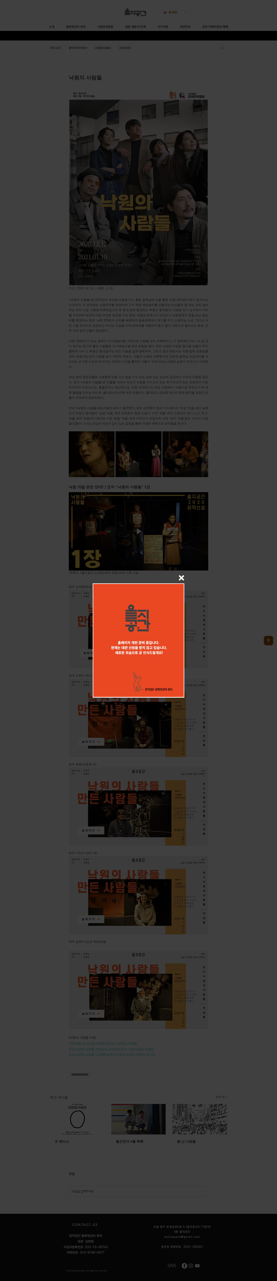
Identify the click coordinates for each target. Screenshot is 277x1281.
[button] (181, 578)
